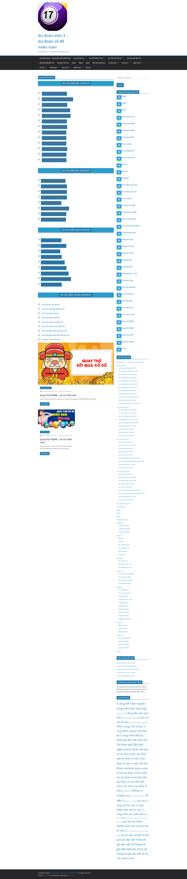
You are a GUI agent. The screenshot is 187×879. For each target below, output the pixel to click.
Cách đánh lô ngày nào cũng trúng (138, 722)
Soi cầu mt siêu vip (115, 58)
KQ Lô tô (65, 67)
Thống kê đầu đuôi (129, 233)
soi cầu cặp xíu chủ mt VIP (127, 445)
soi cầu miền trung (141, 831)
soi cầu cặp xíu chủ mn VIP (127, 477)
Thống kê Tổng (127, 280)
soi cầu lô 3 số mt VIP (125, 455)
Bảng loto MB (123, 632)
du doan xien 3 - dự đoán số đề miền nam (61, 391)
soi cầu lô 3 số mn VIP (126, 487)
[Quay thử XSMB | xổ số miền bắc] (76, 364)
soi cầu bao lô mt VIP (125, 442)
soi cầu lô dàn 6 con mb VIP (127, 413)
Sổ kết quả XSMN (128, 130)
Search (120, 85)
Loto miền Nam (127, 308)
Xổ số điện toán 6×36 (125, 567)
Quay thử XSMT (127, 335)
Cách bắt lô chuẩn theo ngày (130, 718)
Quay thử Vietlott (128, 342)
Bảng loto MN (123, 628)
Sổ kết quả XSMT (128, 137)
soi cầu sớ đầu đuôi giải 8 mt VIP (129, 458)
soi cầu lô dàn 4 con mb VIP (127, 410)
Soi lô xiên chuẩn (131, 835)
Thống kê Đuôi (127, 267)
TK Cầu (42, 67)
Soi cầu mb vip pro (96, 58)
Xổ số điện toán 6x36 (129, 185)
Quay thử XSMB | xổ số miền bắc (58, 395)
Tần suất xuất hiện (128, 287)
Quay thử (77, 67)
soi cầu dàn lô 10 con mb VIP (128, 374)
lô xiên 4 (127, 801)
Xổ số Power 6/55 (128, 158)
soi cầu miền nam (131, 831)
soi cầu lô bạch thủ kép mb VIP (128, 397)
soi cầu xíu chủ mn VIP (126, 500)
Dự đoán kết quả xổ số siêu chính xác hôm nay (132, 754)
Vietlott (125, 63)
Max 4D (124, 171)
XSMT (88, 63)
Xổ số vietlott (127, 144)
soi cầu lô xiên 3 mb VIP (126, 432)
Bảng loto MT (123, 625)
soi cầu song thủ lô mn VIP (127, 497)
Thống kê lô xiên (128, 246)
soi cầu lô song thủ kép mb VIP (128, 423)
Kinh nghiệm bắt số (47, 63)
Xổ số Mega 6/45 (128, 151)
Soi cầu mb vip (79, 58)
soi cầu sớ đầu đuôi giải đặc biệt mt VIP (131, 461)
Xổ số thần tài (127, 198)
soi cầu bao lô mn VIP (125, 474)
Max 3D (124, 164)
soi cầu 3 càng (133, 801)
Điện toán (137, 63)
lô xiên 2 (142, 796)
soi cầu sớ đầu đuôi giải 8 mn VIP (129, 490)
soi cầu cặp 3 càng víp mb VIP (128, 371)
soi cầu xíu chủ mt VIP (126, 468)
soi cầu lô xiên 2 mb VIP (126, 429)
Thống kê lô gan (128, 239)
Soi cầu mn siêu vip (134, 58)
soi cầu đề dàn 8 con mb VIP (128, 387)
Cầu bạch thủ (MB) (128, 205)
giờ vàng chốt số (126, 791)
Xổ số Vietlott (123, 551)
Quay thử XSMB (128, 321)
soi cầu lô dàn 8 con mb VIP (127, 416)
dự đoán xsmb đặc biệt (134, 777)
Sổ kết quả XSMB (128, 123)
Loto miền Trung (128, 314)
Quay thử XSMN (128, 328)
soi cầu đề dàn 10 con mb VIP (128, 419)
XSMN (81, 63)
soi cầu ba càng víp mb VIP (127, 368)
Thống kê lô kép (128, 253)
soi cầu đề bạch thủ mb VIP (127, 378)
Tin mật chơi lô (63, 63)
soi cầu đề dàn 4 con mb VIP (128, 381)
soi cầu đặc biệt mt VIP (126, 448)
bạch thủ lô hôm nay (122, 713)
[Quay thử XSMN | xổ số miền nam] (56, 419)
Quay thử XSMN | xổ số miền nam (56, 441)
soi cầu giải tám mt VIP (126, 452)
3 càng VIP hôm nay (129, 703)
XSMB (74, 63)
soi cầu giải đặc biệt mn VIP (127, 480)
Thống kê (53, 67)
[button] (85, 58)
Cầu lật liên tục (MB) (129, 212)
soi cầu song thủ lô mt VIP (127, 464)
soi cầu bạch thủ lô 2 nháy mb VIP (130, 403)
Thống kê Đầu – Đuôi (129, 273)
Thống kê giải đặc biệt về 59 (132, 853)
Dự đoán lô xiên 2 (131, 758)
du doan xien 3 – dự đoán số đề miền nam (53, 41)
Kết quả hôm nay (99, 63)
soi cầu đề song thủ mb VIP (127, 394)
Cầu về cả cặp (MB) (129, 219)
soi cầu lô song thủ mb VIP (127, 426)
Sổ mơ (88, 67)
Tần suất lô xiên (125, 858)
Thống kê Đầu (127, 260)
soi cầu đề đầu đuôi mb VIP (127, 390)
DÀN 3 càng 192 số (127, 726)
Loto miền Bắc (127, 301)
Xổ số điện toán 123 (129, 192)
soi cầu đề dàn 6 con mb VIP (128, 384)
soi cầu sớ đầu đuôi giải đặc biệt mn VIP (132, 493)
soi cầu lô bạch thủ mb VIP (127, 400)
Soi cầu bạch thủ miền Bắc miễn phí (134, 818)
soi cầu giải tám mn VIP (126, 484)
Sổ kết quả (112, 63)
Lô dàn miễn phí (135, 796)
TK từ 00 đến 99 (127, 294)
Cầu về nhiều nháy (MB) (130, 226)
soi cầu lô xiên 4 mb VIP (126, 435)
